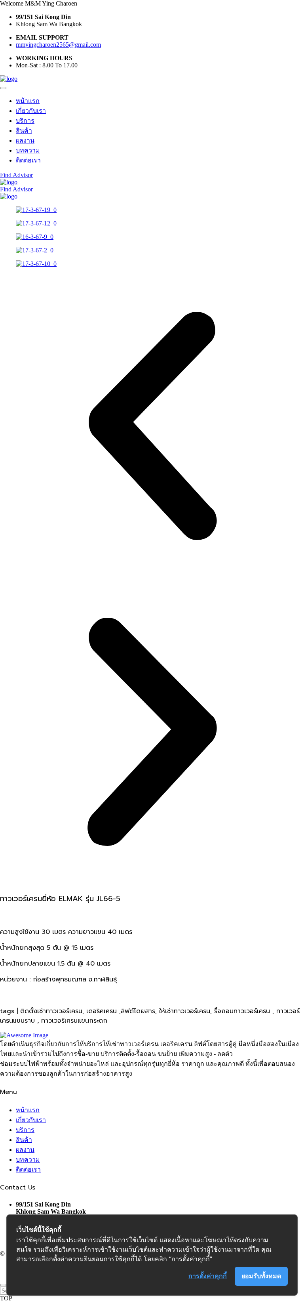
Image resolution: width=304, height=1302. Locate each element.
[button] (152, 427)
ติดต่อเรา (28, 160)
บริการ (25, 120)
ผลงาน (25, 140)
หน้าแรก (28, 100)
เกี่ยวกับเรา (31, 110)
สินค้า (24, 130)
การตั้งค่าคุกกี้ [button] (207, 1276)
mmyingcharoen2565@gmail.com (58, 44)
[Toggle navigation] (3, 88)
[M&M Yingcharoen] (8, 78)
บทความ (28, 150)
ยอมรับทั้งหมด (261, 1276)
